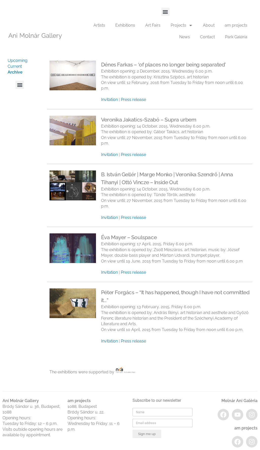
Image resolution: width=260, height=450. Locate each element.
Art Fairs (152, 25)
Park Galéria (236, 36)
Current (15, 66)
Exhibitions (125, 25)
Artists (99, 25)
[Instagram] (251, 414)
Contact (207, 36)
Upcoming (17, 60)
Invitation (109, 99)
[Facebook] (223, 414)
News (184, 36)
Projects (178, 25)
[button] (165, 12)
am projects (236, 25)
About (209, 25)
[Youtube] (237, 414)
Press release (133, 99)
